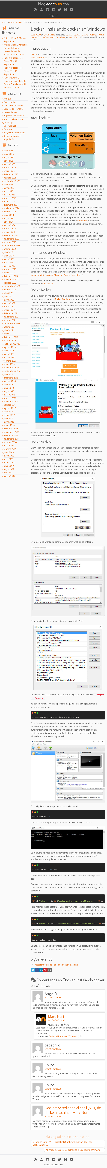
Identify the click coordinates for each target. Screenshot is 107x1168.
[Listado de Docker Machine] (68, 837)
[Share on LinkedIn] (41, 971)
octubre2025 (10, 177)
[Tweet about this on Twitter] (33, 971)
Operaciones (10, 125)
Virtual (101, 35)
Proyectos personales (14, 132)
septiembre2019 (12, 371)
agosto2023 (10, 248)
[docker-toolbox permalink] (29, 289)
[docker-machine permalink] (29, 441)
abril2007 (8, 472)
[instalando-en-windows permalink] (29, 251)
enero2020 (9, 364)
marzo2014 (9, 445)
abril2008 (8, 459)
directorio (82, 220)
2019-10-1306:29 (53, 1116)
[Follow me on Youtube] (71, 9)
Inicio (4, 22)
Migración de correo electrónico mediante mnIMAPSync (73, 1149)
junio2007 (9, 465)
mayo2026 (9, 157)
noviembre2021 (11, 316)
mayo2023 (9, 259)
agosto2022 (10, 289)
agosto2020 (10, 347)
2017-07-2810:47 (53, 1049)
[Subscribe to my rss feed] (35, 9)
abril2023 (8, 262)
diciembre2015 (11, 428)
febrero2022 (10, 306)
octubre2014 (10, 442)
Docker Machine (81, 35)
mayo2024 (9, 218)
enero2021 (9, 333)
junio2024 (9, 215)
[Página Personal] (41, 9)
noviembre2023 (11, 238)
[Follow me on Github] (47, 9)
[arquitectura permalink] (29, 116)
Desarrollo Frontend (13, 108)
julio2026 (8, 150)
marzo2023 (9, 265)
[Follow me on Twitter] (59, 9)
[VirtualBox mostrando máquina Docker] (68, 771)
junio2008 (9, 452)
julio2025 (8, 184)
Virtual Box (47, 283)
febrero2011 (10, 448)
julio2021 (8, 330)
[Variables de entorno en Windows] (68, 507)
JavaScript (8, 122)
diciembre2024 (11, 204)
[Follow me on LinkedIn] (53, 9)
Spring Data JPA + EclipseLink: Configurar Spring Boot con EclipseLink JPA (62, 1143)
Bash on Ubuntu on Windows (63, 1036)
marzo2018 (9, 394)
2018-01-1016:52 (53, 1068)
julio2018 (8, 384)
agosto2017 (10, 408)
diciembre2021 (11, 313)
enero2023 (9, 272)
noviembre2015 (11, 432)
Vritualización (49, 37)
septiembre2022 (12, 286)
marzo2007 (9, 476)
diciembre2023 (11, 235)
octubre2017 (10, 404)
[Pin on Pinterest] (45, 971)
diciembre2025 (11, 174)
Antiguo (7, 98)
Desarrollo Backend (13, 105)
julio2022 (8, 293)
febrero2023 (10, 269)
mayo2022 (9, 299)
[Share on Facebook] (37, 971)
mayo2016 (9, 421)
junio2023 (9, 255)
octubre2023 (10, 242)
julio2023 (8, 252)
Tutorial (93, 35)
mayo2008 (9, 455)
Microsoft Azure (62, 275)
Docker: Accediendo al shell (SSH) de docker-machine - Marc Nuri (73, 1110)
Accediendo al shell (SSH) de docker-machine (56, 964)
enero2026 (9, 171)
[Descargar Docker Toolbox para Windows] (68, 349)
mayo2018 (9, 391)
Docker (69, 35)
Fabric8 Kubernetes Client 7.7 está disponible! (13, 71)
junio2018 (9, 387)
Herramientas (10, 112)
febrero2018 (10, 398)
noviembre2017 (11, 401)
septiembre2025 (12, 181)
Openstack (76, 275)
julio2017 (8, 411)
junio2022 (9, 296)
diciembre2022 (11, 276)
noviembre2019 (11, 367)
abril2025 (8, 191)
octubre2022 (10, 282)
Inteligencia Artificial (13, 119)
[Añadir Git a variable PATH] (67, 658)
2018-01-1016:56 (53, 1088)
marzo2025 (9, 194)
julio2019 (8, 374)
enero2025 (9, 201)
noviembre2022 (11, 279)
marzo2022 (9, 303)
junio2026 (9, 154)
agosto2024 (10, 211)
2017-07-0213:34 (56, 1020)
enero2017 (9, 415)
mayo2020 (9, 354)
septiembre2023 (12, 245)
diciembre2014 (11, 435)
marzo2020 (9, 357)
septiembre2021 (12, 323)
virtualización (37, 57)
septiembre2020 (12, 343)
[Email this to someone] (49, 971)
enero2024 (9, 232)
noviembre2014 (11, 438)
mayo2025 (9, 187)
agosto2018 (10, 381)
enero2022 (9, 309)
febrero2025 (10, 198)
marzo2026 (9, 164)
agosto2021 (10, 326)
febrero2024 (10, 228)
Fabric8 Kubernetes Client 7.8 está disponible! (13, 61)
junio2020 (9, 350)
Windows (61, 37)
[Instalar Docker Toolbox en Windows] (67, 403)
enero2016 (9, 425)
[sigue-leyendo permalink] (29, 957)
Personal (8, 129)
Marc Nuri (73, 37)
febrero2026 (10, 167)
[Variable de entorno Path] (68, 581)
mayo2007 (9, 469)
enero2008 (9, 462)
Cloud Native (15, 22)
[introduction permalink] (29, 46)
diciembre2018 (11, 377)
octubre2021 (10, 320)
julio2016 (8, 418)
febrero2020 (10, 360)
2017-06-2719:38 (53, 997)
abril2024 (8, 221)
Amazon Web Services (42, 275)
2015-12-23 (35, 35)
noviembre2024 (11, 208)
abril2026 (8, 160)
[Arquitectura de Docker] (68, 146)
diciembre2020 (11, 337)
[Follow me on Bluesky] (65, 9)
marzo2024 (9, 225)
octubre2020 (10, 340)
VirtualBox (36, 37)
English (53, 15)
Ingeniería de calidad (14, 115)
